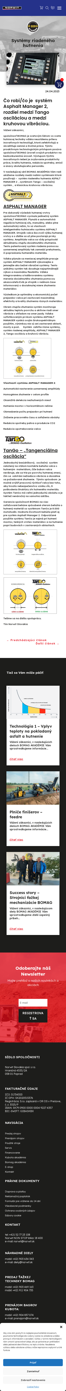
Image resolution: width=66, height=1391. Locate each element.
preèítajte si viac (22, 759)
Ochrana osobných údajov (20, 1211)
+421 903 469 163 (23, 1287)
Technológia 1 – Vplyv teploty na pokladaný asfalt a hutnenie (31, 731)
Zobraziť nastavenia (33, 1380)
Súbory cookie (13, 1215)
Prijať (33, 1362)
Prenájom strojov (14, 1138)
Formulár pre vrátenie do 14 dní (22, 1201)
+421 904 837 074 (23, 1315)
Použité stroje (12, 1143)
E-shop (9, 1167)
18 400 (39, 1238)
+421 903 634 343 (23, 1258)
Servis (8, 1148)
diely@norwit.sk (23, 1262)
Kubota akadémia (15, 1157)
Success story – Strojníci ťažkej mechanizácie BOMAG (31, 897)
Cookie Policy (33, 1387)
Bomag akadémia (15, 1162)
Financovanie (12, 1153)
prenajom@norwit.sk (26, 1318)
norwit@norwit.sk (24, 1241)
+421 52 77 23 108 (19, 1234)
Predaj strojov (13, 1133)
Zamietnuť (33, 1371)
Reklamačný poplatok (17, 1196)
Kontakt (9, 1172)
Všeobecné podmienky (18, 1206)
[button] (61, 1327)
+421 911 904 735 (23, 1290)
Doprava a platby (15, 1191)
